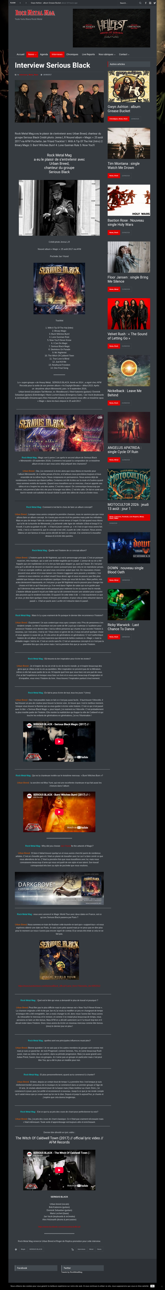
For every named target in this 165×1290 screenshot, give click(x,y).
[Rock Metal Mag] (35, 13)
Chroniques (72, 54)
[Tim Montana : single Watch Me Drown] (129, 143)
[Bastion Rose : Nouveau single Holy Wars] (129, 200)
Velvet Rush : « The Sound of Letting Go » (127, 336)
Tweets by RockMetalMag (71, 1272)
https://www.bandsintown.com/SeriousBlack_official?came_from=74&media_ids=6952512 (59, 986)
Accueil (20, 54)
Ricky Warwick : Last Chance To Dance (123, 627)
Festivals (125, 517)
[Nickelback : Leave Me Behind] (129, 370)
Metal (31, 75)
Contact (123, 54)
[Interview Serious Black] (59, 101)
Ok (152, 1286)
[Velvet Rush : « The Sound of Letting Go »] (129, 313)
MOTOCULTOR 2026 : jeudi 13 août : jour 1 (128, 507)
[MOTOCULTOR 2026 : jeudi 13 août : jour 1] (129, 484)
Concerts (117, 517)
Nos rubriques (106, 54)
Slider (116, 518)
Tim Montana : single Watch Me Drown (124, 166)
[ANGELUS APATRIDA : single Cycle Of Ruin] (129, 427)
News (31, 54)
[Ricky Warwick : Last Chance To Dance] (129, 604)
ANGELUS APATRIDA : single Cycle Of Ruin (124, 450)
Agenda (44, 54)
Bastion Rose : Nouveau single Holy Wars (48, 3)
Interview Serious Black (52, 65)
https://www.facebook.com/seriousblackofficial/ (59, 1227)
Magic (23, 1249)
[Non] (161, 1286)
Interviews (57, 54)
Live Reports (88, 54)
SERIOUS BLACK (35, 1249)
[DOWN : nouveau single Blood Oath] (129, 547)
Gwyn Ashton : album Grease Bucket (124, 109)
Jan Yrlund (66, 846)
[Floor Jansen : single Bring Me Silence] (129, 257)
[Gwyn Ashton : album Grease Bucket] (129, 86)
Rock (125, 119)
